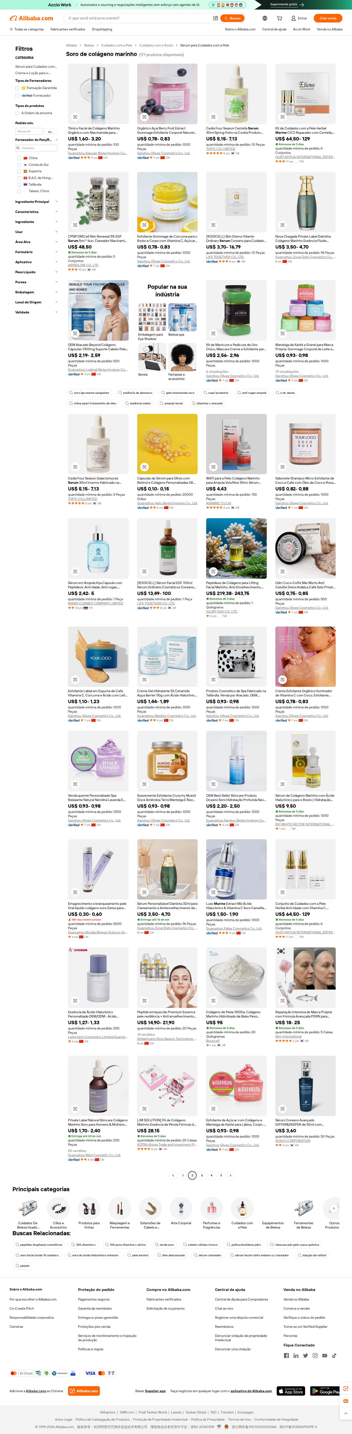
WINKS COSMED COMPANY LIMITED (95, 603)
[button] (215, 18)
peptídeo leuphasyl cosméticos (41, 1244)
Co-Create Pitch (22, 1308)
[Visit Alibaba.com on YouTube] (325, 1355)
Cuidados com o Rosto (156, 45)
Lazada (176, 1412)
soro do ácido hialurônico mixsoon (95, 1255)
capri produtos (218, 393)
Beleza (89, 45)
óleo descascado (173, 1255)
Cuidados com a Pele (116, 45)
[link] (346, 1388)
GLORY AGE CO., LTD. (222, 611)
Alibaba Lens (36, 1391)
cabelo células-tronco (203, 1244)
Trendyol (227, 1412)
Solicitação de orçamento (166, 1308)
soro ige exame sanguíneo (91, 393)
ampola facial (174, 403)
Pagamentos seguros (94, 1299)
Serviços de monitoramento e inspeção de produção (107, 1338)
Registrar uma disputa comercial (239, 1317)
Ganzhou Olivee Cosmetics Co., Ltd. (163, 153)
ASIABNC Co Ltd (218, 503)
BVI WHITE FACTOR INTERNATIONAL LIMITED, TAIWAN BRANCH (305, 824)
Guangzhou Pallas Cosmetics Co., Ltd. (234, 928)
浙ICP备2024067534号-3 (298, 1427)
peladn (24, 1265)
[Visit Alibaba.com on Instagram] (315, 1355)
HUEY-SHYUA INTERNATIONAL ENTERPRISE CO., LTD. (305, 157)
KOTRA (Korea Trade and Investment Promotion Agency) (167, 1144)
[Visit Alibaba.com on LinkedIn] (296, 1355)
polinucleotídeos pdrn (246, 1244)
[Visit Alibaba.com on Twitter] (305, 1355)
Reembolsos (224, 1326)
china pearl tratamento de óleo (95, 403)
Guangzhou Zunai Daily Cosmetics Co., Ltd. (305, 257)
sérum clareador (210, 1255)
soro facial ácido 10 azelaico (39, 1255)
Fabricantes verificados (164, 1299)
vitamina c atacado (210, 403)
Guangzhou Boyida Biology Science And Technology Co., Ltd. (98, 932)
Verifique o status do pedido (304, 1317)
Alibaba (71, 45)
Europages (246, 1412)
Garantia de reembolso (95, 1308)
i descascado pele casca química (297, 1244)
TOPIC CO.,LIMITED (220, 149)
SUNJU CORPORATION (292, 1141)
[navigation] (36, 611)
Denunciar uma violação (233, 1349)
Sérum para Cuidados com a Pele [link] (204, 45)
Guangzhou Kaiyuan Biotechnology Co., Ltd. (98, 153)
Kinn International (288, 1036)
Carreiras (16, 1326)
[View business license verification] (219, 1426)
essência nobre (140, 403)
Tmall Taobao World (152, 1412)
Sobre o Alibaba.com (26, 1289)
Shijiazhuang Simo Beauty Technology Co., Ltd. (167, 1039)
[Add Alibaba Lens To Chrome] (84, 1391)
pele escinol (140, 1255)
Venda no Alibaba (296, 1299)
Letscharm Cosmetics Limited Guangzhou (98, 1037)
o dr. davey (287, 393)
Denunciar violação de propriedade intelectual (241, 1338)
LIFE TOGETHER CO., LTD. (225, 257)
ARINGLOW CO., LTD (83, 265)
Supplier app (155, 1391)
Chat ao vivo (224, 1308)
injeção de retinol (314, 1255)
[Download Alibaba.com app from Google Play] (326, 1391)
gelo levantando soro (180, 393)
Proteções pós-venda (94, 1326)
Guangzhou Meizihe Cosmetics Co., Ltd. (166, 716)
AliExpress (107, 1412)
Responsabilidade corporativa (32, 1317)
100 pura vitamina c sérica (128, 1244)
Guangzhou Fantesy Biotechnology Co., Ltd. (236, 820)
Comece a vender (297, 1308)
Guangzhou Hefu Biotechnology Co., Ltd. (167, 503)
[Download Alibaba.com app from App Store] (291, 1391)
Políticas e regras (90, 1349)
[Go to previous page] (173, 1175)
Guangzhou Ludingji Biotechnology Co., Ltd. (98, 370)
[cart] (280, 19)
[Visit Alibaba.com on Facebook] (286, 1355)
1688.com (126, 1412)
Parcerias (290, 1336)
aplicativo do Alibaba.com (251, 1391)
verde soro (167, 1244)
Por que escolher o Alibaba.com (33, 1299)
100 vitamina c (86, 1244)
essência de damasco (137, 393)
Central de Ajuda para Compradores (241, 1299)
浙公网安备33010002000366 (254, 1427)
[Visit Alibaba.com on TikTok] (334, 1355)
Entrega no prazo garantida (98, 1317)
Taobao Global (195, 1412)
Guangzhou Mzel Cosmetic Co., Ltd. (94, 1155)
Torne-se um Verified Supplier (306, 1326)
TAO (213, 1412)
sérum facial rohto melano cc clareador (262, 1255)
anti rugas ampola (254, 393)
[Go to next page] (230, 1175)
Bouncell (212, 1041)
